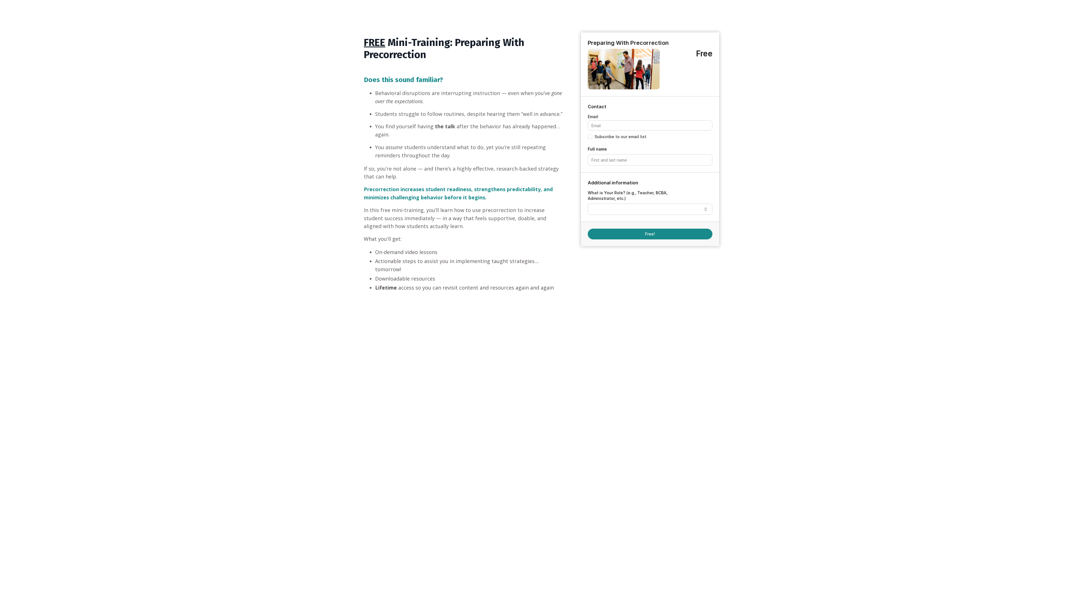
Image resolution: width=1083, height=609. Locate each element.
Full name (597, 149)
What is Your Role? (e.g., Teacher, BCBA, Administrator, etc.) (628, 195)
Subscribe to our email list (620, 136)
